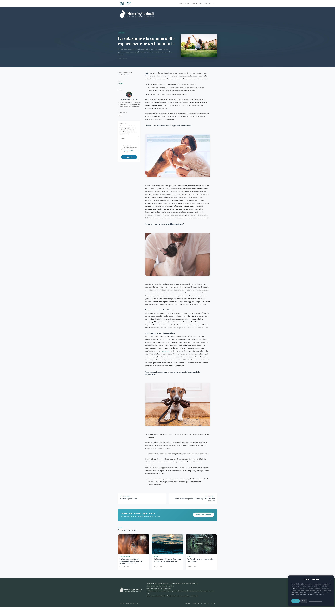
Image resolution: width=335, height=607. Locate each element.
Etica (187, 3)
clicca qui (165, 351)
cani (120, 115)
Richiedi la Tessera (203, 515)
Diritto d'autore (197, 603)
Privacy (206, 603)
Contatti (187, 603)
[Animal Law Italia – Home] (125, 3)
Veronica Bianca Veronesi (129, 99)
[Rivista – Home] (137, 14)
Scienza (207, 3)
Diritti (181, 3)
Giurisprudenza (196, 3)
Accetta (295, 601)
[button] (330, 579)
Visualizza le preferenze (315, 601)
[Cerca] (213, 3)
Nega (303, 601)
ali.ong (213, 603)
